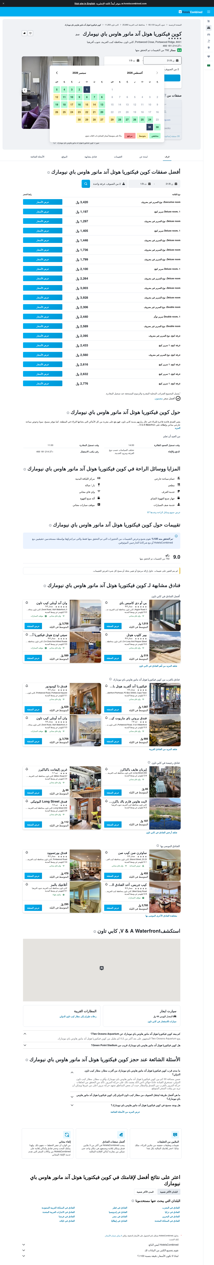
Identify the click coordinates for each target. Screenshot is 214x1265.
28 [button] (119, 119)
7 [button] (119, 97)
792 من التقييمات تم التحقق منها (152, 50)
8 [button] (112, 97)
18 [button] (142, 112)
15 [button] (112, 104)
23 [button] (157, 119)
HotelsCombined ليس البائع (163, 1244)
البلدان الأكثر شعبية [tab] (169, 1191)
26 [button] (134, 119)
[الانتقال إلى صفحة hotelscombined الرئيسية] (190, 11)
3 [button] (150, 97)
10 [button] (149, 104)
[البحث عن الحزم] (209, 41)
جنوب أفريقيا (160, 24)
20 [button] (127, 112)
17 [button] (149, 112)
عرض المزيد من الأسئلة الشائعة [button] (125, 1111)
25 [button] (142, 119)
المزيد (177, 427)
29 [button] (112, 119)
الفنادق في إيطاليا (119, 1220)
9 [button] (157, 104)
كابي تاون (115, 24)
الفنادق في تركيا (172, 1211)
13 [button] (127, 104)
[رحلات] (209, 56)
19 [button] (134, 112)
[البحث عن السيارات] (209, 34)
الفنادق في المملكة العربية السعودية (58, 1207)
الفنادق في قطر (120, 1207)
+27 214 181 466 (172, 45)
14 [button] (119, 104)
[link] (158, 666)
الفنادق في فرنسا (67, 1216)
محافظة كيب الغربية (137, 24)
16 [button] (157, 112)
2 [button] (157, 97)
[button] (3, 3)
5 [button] (135, 97)
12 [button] (134, 104)
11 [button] (142, 104)
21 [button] (119, 112)
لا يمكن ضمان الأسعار (113, 1235)
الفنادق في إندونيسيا (118, 1211)
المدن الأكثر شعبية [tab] (145, 1191)
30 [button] (157, 127)
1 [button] (112, 89)
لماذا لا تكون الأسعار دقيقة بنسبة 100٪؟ (157, 1256)
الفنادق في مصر (119, 1216)
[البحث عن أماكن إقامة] (209, 28)
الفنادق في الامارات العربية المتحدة (59, 1211)
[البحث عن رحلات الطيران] (209, 21)
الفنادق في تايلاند (67, 1220)
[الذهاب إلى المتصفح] (209, 47)
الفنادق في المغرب (171, 1207)
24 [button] (149, 119)
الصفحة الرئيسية (175, 24)
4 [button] (142, 97)
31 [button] (149, 127)
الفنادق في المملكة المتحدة (167, 1220)
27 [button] (127, 119)
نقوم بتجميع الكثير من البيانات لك (161, 1250)
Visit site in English (84, 3)
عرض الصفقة (113, 626)
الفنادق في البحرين (171, 1216)
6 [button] (127, 97)
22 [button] (112, 112)
